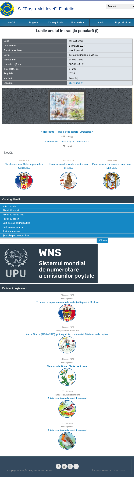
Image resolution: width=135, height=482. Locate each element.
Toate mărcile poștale (67, 131)
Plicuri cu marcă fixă (13, 214)
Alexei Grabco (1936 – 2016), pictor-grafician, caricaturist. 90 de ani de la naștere (67, 334)
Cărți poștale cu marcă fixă (16, 223)
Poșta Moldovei (123, 22)
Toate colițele (67, 141)
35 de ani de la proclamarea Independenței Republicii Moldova (67, 302)
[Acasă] (7, 9)
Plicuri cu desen (11, 219)
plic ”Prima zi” (76, 83)
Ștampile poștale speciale (16, 235)
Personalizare (78, 22)
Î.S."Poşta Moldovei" (101, 470)
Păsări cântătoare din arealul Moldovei (67, 398)
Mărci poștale (9, 206)
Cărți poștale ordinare (13, 227)
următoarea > (86, 131)
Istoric (101, 22)
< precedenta (47, 131)
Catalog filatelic (56, 22)
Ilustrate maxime (11, 231)
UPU (122, 470)
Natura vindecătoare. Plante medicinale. (67, 366)
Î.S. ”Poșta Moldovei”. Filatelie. (45, 8)
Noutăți (11, 22)
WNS (115, 470)
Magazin (33, 22)
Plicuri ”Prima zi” (11, 210)
